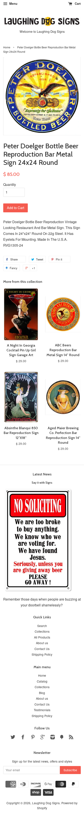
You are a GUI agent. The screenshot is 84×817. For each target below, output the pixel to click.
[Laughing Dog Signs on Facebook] (22, 737)
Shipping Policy (42, 654)
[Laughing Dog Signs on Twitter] (13, 737)
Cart (77, 3)
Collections (42, 631)
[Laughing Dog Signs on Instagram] (52, 737)
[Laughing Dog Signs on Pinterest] (32, 737)
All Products (42, 637)
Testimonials (42, 710)
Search (42, 626)
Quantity (9, 184)
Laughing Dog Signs (46, 803)
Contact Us (42, 649)
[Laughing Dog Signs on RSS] (71, 737)
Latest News (42, 474)
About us (42, 643)
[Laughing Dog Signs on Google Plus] (42, 737)
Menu (12, 3)
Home (6, 47)
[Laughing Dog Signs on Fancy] (62, 737)
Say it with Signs (42, 482)
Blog (42, 693)
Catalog (42, 681)
